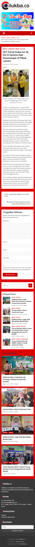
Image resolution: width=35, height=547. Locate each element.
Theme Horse (20, 541)
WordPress (23, 544)
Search (30, 285)
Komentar (6, 221)
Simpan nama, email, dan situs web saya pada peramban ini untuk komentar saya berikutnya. (17, 268)
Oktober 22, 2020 (8, 64)
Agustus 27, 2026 (17, 314)
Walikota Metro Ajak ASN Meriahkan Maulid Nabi (21, 320)
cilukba (16, 64)
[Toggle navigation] (3, 33)
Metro (18, 297)
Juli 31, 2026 (15, 336)
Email (5, 250)
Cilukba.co (22, 539)
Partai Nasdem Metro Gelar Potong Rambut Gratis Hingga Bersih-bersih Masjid (22, 331)
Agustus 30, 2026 (17, 305)
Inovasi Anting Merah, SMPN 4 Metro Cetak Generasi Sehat (20, 343)
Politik (22, 49)
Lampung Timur (13, 49)
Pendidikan (24, 339)
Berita (5, 49)
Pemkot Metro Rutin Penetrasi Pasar (19, 311)
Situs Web (6, 258)
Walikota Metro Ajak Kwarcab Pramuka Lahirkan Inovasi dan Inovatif (22, 301)
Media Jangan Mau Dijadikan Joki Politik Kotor (17, 195)
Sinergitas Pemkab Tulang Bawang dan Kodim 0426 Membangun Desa (18, 203)
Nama (5, 242)
